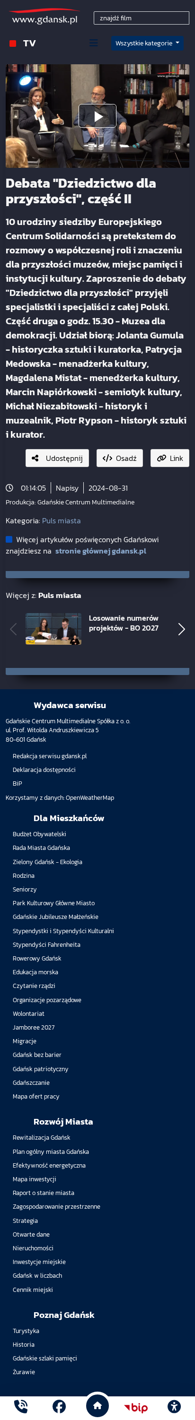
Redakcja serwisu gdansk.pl (50, 756)
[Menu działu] (94, 43)
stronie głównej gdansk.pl (100, 550)
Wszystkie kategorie (144, 43)
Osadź (126, 458)
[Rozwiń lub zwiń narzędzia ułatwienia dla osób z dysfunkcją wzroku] (174, 1408)
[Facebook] (59, 1408)
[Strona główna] (20, 1408)
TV (29, 42)
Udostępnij (64, 458)
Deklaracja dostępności (44, 769)
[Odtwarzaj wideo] (97, 116)
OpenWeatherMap (90, 797)
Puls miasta (61, 520)
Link (176, 458)
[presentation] (13, 629)
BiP (17, 783)
